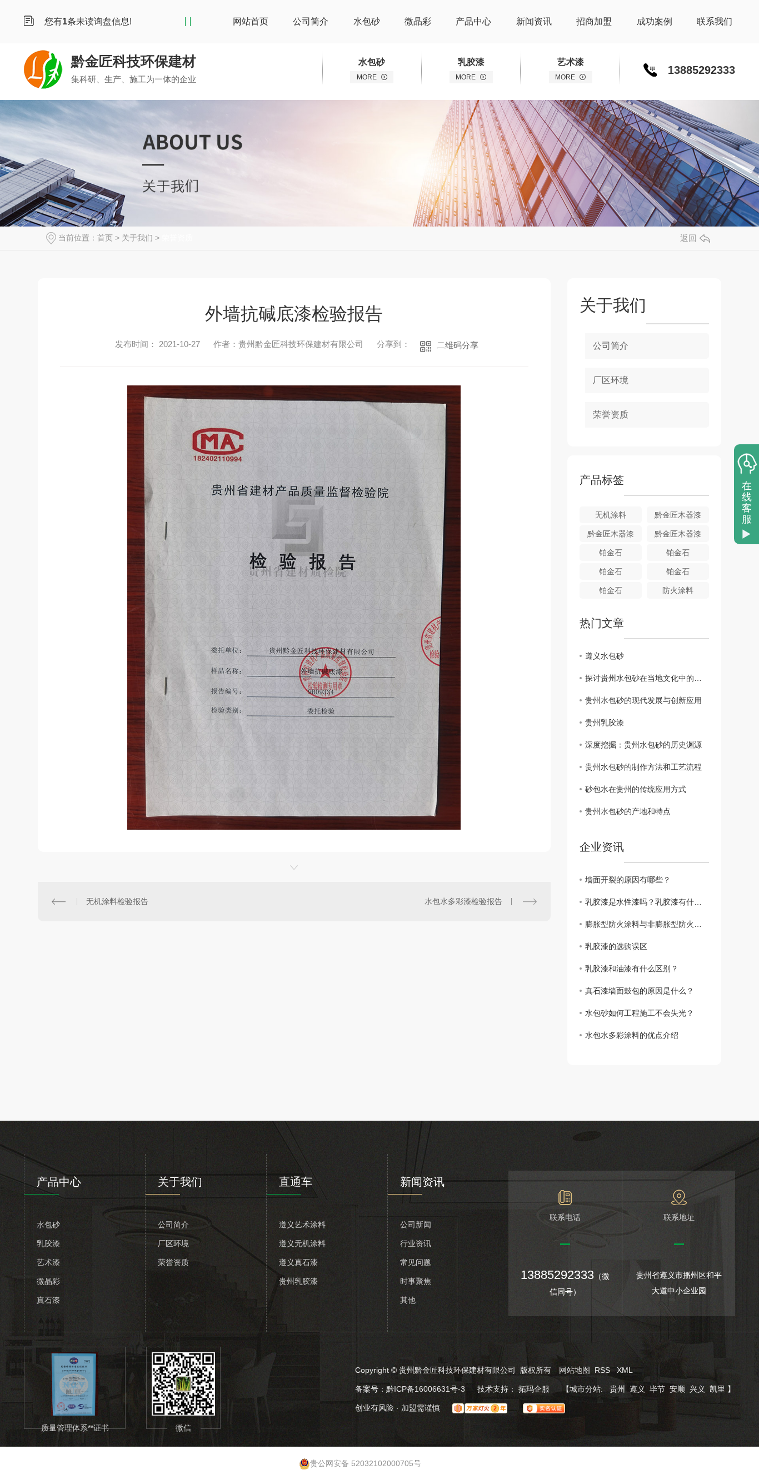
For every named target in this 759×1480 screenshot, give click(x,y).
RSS (603, 1370)
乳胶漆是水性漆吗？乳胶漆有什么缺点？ (647, 901)
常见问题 (415, 1262)
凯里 (717, 1388)
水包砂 (366, 21)
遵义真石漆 (298, 1262)
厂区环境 (610, 380)
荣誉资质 (177, 237)
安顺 (677, 1388)
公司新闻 (415, 1224)
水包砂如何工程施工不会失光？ (639, 1013)
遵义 (637, 1388)
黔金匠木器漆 (678, 514)
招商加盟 (594, 21)
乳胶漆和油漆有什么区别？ (631, 968)
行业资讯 (415, 1243)
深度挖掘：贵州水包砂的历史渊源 (643, 744)
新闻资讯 (534, 21)
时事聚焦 (415, 1281)
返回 (688, 238)
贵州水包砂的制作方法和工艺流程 (643, 766)
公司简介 (310, 21)
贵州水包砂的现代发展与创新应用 (643, 700)
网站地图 (574, 1370)
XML (625, 1370)
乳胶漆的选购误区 (616, 946)
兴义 (697, 1388)
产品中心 (473, 21)
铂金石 (610, 552)
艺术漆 (48, 1262)
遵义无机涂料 (302, 1243)
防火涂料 (677, 590)
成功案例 (654, 21)
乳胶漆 (48, 1243)
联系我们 (714, 21)
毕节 (657, 1388)
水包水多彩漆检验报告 (463, 901)
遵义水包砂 (604, 655)
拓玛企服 (535, 1388)
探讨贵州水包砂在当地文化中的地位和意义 (647, 678)
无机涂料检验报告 (117, 901)
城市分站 (585, 1388)
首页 (105, 237)
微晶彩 (418, 21)
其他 (408, 1300)
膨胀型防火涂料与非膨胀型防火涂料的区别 (647, 924)
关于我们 (137, 237)
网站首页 (250, 21)
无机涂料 (610, 514)
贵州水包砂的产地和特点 (628, 811)
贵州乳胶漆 (604, 722)
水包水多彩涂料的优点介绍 (631, 1035)
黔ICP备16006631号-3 (425, 1388)
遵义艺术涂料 (302, 1224)
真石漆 (48, 1300)
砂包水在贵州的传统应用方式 (635, 789)
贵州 (617, 1388)
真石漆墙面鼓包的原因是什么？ (639, 990)
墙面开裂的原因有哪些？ (628, 879)
